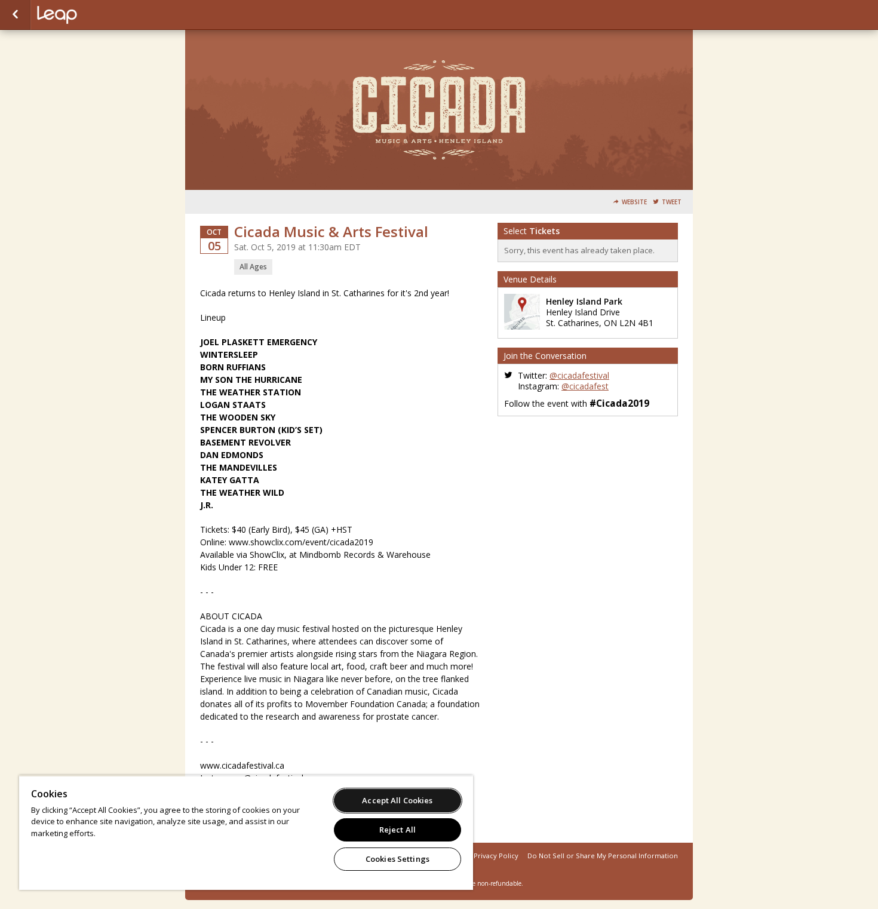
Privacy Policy (496, 855)
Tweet (671, 202)
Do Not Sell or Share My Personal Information (602, 855)
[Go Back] (15, 15)
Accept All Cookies (397, 800)
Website (634, 202)
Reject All (397, 829)
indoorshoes (96, 15)
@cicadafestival (579, 375)
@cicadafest (585, 386)
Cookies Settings (397, 858)
